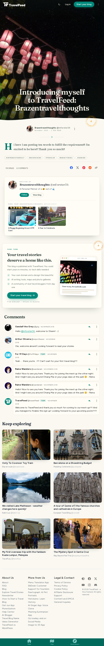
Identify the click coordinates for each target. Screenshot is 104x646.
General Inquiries (62, 602)
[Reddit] (90, 167)
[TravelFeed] (14, 4)
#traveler (50, 158)
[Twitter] (77, 167)
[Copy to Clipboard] (96, 168)
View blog (37, 195)
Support (58, 595)
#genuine (81, 158)
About (5, 582)
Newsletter (8, 595)
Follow (24, 195)
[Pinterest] (84, 167)
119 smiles (10, 168)
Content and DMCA (64, 598)
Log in (68, 4)
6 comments (22, 168)
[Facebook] (71, 167)
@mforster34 (28, 331)
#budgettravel (66, 158)
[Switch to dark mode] (59, 4)
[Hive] (83, 578)
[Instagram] (89, 584)
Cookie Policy (61, 589)
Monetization (8, 608)
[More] (98, 4)
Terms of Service (62, 582)
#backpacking (35, 158)
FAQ (4, 585)
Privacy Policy (61, 585)
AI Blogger (7, 615)
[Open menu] (74, 129)
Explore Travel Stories (12, 592)
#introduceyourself (15, 158)
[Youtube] (83, 584)
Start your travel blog (20, 295)
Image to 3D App (36, 625)
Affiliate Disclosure (63, 592)
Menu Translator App (38, 582)
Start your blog (84, 4)
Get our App (8, 605)
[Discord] (95, 584)
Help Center (8, 612)
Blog (4, 589)
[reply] (89, 327)
